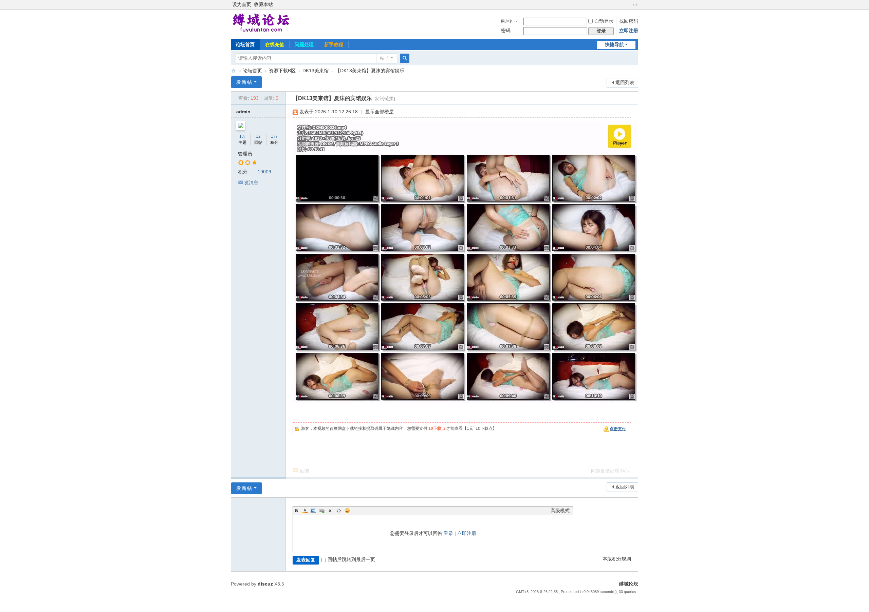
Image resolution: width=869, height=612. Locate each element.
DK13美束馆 (315, 70)
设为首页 (241, 4)
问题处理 (304, 44)
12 (258, 136)
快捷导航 (614, 44)
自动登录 (603, 21)
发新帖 (244, 82)
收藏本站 (263, 4)
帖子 (384, 58)
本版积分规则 (617, 558)
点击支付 (618, 428)
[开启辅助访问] (628, 5)
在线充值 (274, 44)
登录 (448, 533)
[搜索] (404, 58)
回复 (305, 471)
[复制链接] (384, 98)
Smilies (347, 510)
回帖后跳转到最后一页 (351, 559)
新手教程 (333, 44)
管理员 (245, 153)
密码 (506, 30)
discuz (265, 584)
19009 (264, 171)
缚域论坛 (233, 71)
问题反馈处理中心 (610, 471)
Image (313, 510)
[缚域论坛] (261, 22)
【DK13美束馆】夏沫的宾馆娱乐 (369, 70)
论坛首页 (245, 44)
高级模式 (560, 510)
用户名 (507, 21)
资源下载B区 (282, 70)
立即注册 (628, 30)
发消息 (251, 182)
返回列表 (624, 82)
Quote (330, 510)
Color (304, 510)
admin (243, 111)
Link (321, 510)
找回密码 (628, 21)
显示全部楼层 (379, 111)
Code (338, 510)
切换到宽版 (635, 5)
